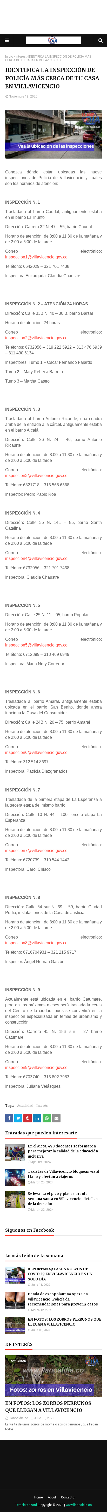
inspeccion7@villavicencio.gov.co (36, 850)
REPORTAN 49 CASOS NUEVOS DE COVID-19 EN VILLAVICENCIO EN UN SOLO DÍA (60, 1274)
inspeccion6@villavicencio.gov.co (36, 752)
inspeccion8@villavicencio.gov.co (36, 943)
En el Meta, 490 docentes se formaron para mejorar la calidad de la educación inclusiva (63, 1151)
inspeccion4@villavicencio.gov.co (36, 558)
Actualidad (25, 1106)
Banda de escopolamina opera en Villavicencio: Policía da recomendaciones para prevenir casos (63, 1299)
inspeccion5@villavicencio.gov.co (36, 645)
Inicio (9, 56)
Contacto (67, 1497)
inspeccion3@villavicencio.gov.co (36, 475)
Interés (21, 56)
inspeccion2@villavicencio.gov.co (36, 338)
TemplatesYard (26, 1505)
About (52, 1497)
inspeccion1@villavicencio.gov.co (36, 257)
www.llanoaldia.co (79, 1505)
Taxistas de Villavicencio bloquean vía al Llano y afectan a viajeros (63, 1174)
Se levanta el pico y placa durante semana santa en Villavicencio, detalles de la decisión (63, 1199)
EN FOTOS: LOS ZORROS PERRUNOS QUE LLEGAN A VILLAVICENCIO (64, 1322)
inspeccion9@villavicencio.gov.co (36, 1067)
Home (38, 1497)
